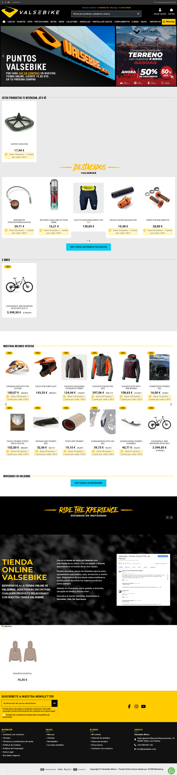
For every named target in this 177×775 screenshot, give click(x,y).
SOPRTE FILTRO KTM (19, 144)
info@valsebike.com (146, 749)
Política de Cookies (12, 745)
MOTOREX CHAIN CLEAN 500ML (158, 220)
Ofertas (50, 738)
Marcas (50, 734)
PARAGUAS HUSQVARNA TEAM (159, 442)
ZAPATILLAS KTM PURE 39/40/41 (88, 220)
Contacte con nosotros (13, 734)
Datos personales (99, 741)
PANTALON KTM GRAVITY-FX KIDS (74, 442)
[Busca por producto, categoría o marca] (138, 14)
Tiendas (6, 738)
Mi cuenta (96, 734)
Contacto (16, 2)
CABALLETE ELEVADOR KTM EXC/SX (123, 221)
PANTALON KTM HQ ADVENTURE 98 (131, 442)
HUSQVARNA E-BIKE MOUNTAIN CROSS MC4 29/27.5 (19, 307)
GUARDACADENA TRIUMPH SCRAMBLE (17, 442)
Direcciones (97, 745)
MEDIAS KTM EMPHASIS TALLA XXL (103, 387)
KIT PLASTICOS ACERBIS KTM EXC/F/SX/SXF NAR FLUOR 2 (74, 388)
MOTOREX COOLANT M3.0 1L (19, 220)
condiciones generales (26, 715)
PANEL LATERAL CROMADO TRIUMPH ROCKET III (159, 387)
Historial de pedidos (100, 738)
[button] (3, 56)
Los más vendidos (55, 745)
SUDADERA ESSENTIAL (22, 674)
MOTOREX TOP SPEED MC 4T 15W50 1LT (54, 221)
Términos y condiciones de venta (18, 741)
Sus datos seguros (11, 755)
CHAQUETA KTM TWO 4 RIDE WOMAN (17, 387)
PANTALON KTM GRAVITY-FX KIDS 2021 (103, 442)
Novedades (52, 741)
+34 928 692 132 (145, 745)
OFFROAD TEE (131, 386)
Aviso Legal (8, 752)
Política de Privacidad (13, 748)
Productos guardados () (166, 2)
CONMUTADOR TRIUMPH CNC (46, 387)
